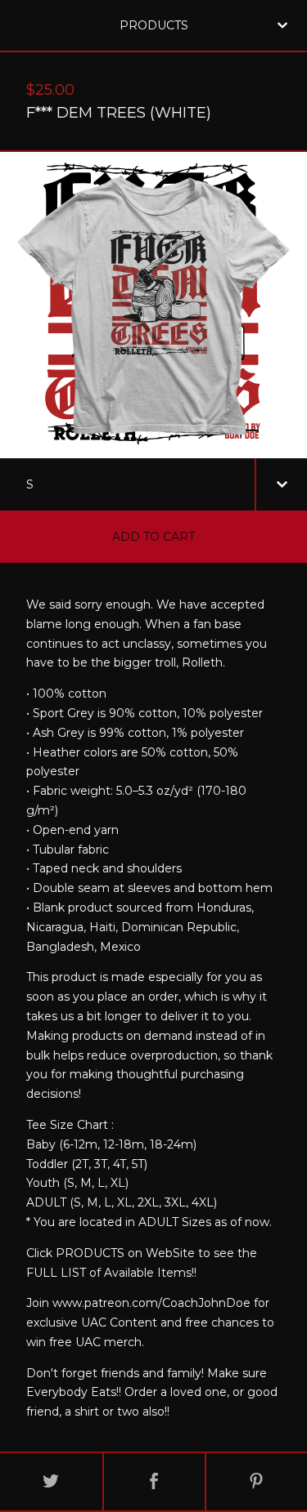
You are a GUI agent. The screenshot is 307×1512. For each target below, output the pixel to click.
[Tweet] (51, 1481)
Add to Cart (153, 536)
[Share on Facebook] (154, 1481)
